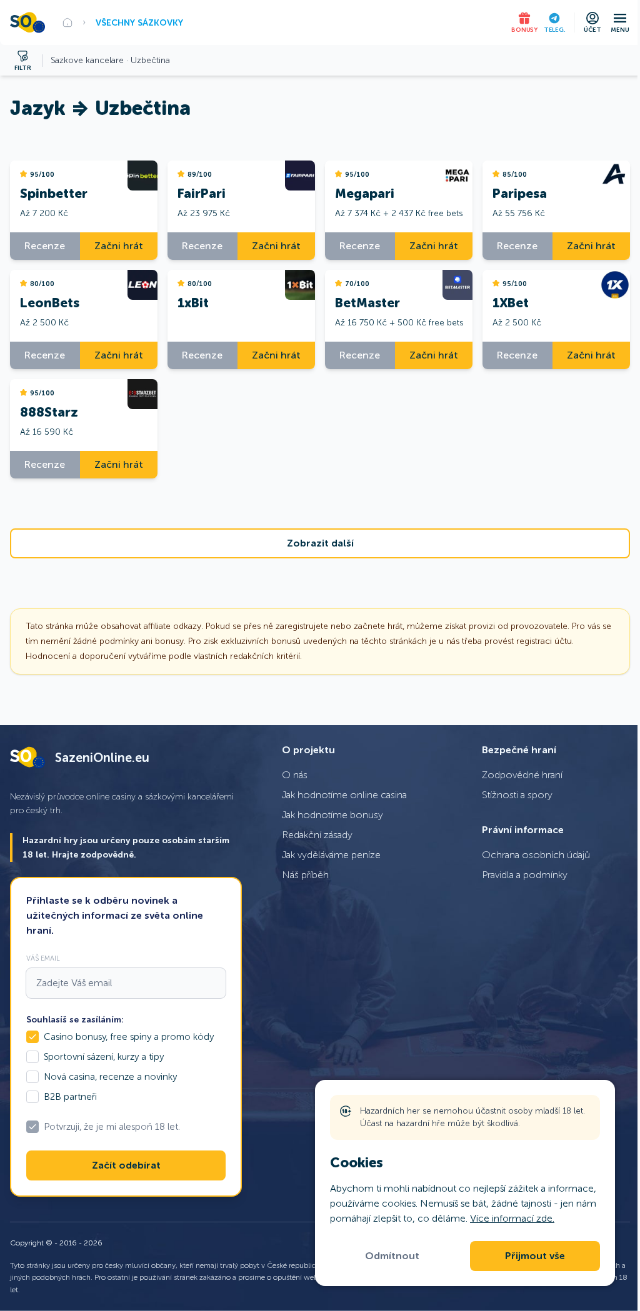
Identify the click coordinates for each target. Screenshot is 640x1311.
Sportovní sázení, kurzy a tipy (104, 1057)
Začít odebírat (126, 1165)
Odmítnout (392, 1256)
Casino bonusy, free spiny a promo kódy (129, 1037)
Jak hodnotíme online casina (344, 794)
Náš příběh (305, 874)
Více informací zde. (512, 1218)
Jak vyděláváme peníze (331, 854)
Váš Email (43, 958)
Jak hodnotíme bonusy (332, 814)
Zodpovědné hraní (522, 774)
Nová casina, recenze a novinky (110, 1077)
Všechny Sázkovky (139, 22)
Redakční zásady (317, 834)
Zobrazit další (320, 543)
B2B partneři (70, 1097)
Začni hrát (118, 245)
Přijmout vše (535, 1256)
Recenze (44, 245)
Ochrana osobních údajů (536, 854)
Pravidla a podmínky (525, 874)
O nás (295, 774)
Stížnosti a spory (517, 794)
